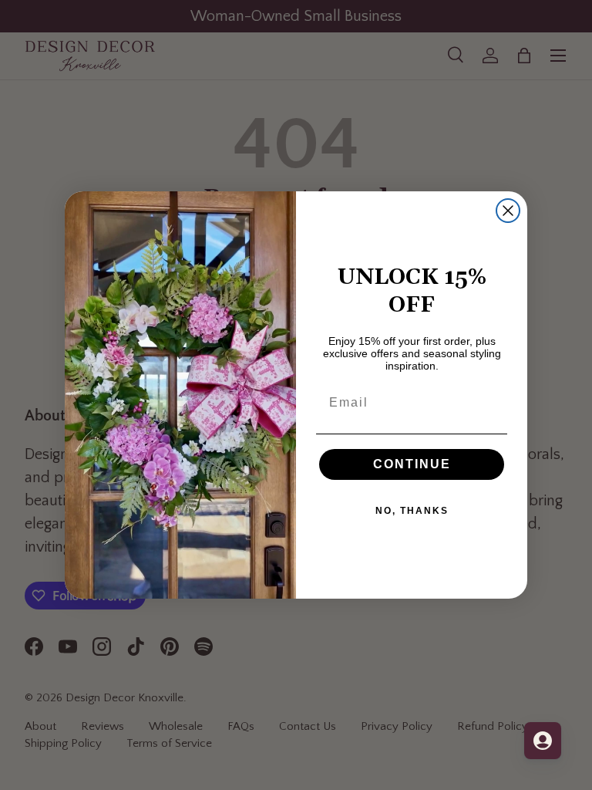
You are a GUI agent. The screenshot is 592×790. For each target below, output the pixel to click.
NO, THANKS (412, 510)
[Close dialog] (508, 210)
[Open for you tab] (542, 740)
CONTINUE (412, 464)
